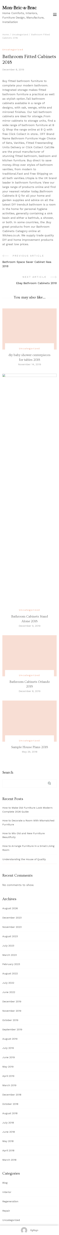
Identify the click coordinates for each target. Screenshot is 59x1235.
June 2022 (8, 992)
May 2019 (8, 1066)
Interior (6, 1192)
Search (7, 772)
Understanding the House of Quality (24, 859)
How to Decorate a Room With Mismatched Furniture (28, 822)
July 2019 (8, 1047)
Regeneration (10, 1201)
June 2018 (8, 1131)
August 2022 (10, 973)
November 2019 (11, 1010)
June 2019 (8, 1057)
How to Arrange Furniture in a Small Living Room (28, 847)
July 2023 (8, 945)
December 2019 (11, 1001)
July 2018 (8, 1122)
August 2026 (10, 908)
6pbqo (34, 1230)
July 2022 (8, 982)
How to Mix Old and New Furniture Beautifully (23, 835)
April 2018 (8, 1150)
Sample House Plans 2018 (29, 747)
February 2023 (11, 964)
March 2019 (9, 1085)
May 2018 (8, 1141)
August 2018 (9, 1113)
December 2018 (11, 1094)
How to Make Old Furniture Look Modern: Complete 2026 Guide (27, 809)
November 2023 (12, 926)
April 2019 (8, 1075)
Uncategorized (12, 49)
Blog (5, 1182)
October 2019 (10, 1020)
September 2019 (12, 1029)
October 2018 (10, 1103)
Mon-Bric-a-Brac (19, 7)
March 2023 (9, 954)
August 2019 (9, 1038)
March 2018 (9, 1159)
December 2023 (12, 917)
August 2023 (10, 936)
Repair (6, 1210)
